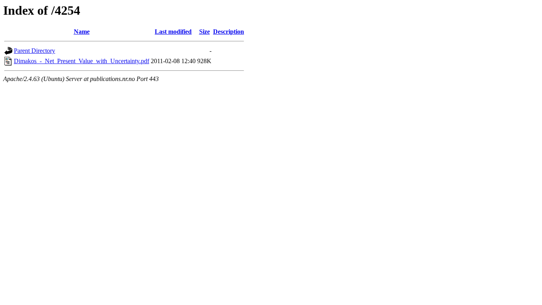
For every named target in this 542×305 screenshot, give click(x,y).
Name (82, 31)
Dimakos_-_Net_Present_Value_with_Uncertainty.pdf (81, 61)
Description (228, 31)
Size (204, 31)
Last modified (173, 31)
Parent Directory (34, 50)
